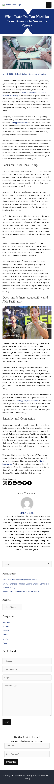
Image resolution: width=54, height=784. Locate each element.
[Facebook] (5, 483)
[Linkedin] (19, 483)
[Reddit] (15, 483)
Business (6, 622)
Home (5, 634)
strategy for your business (27, 400)
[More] (29, 483)
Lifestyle (6, 639)
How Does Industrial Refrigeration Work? (20, 579)
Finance (6, 630)
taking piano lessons (19, 122)
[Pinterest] (24, 483)
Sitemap (27, 778)
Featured (6, 626)
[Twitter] (10, 483)
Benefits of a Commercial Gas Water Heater (21, 591)
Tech (5, 643)
